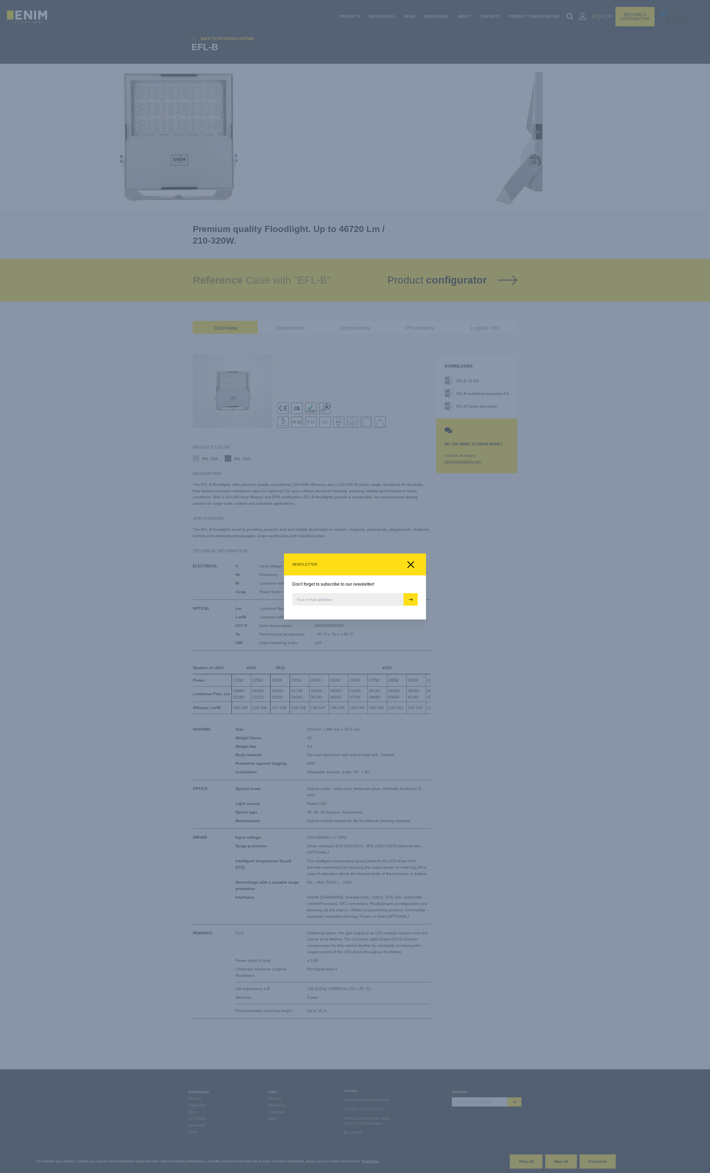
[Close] (411, 565)
